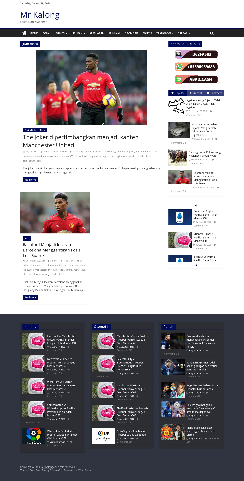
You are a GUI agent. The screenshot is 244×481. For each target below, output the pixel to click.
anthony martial (54, 265)
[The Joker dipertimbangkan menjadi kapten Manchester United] (91, 52)
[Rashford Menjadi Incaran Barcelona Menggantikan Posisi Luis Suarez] (55, 194)
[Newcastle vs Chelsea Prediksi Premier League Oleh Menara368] (33, 357)
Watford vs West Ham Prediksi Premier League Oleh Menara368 (131, 389)
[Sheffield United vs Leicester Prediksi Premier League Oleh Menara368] (103, 406)
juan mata (141, 151)
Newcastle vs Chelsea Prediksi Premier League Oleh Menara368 (61, 362)
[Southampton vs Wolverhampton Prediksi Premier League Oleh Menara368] (33, 403)
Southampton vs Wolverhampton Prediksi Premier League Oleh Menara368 (61, 410)
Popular (179, 93)
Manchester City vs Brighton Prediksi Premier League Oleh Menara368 (133, 339)
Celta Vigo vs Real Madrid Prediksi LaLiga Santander (132, 432)
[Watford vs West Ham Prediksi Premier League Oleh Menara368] (103, 383)
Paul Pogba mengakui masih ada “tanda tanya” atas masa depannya (200, 408)
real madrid (129, 156)
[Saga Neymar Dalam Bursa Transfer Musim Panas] (173, 383)
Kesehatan (96, 33)
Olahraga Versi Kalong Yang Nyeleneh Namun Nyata (205, 153)
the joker (37, 160)
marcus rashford (51, 156)
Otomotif (131, 33)
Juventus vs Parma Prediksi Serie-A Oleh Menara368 (205, 260)
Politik (147, 33)
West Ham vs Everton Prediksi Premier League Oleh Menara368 (61, 385)
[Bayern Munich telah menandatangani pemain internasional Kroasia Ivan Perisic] (173, 334)
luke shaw (152, 151)
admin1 (47, 151)
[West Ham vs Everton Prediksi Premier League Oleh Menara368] (33, 380)
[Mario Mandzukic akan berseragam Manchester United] (173, 426)
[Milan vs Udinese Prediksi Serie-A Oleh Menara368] (180, 234)
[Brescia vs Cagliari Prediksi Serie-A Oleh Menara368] (180, 211)
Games (60, 33)
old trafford (81, 156)
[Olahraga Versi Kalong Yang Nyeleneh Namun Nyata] (178, 149)
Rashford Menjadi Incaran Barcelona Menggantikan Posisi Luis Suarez (52, 250)
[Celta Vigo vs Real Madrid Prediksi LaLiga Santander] (103, 429)
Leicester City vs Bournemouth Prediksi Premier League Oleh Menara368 (130, 364)
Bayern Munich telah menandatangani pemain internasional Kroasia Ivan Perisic (201, 341)
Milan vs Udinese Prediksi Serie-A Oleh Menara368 (205, 237)
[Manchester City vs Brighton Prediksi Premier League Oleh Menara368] (103, 334)
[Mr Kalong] (24, 33)
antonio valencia (92, 151)
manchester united (32, 156)
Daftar (182, 33)
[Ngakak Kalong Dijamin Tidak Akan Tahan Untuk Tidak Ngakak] (177, 97)
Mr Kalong (39, 14)
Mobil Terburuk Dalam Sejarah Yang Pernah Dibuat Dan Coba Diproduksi (205, 130)
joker (131, 151)
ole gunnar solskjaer (98, 156)
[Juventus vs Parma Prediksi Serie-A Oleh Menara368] (180, 257)
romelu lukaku (144, 156)
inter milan (122, 151)
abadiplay (78, 151)
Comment (216, 93)
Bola (46, 33)
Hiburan (77, 33)
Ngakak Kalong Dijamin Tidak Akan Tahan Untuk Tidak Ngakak (203, 104)
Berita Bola (30, 130)
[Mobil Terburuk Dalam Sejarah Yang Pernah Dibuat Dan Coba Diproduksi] (180, 122)
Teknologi (163, 33)
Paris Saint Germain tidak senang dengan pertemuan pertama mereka (202, 366)
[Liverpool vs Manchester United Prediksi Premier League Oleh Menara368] (33, 334)
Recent (197, 93)
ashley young (109, 151)
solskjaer (27, 160)
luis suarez (28, 269)
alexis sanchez (37, 265)
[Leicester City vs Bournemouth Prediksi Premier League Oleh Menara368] (103, 357)
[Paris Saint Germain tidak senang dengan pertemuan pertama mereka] (173, 360)
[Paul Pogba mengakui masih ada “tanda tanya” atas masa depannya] (173, 403)
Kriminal (114, 33)
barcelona (68, 265)
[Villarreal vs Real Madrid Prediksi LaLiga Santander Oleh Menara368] (33, 429)
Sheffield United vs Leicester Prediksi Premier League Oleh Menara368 (133, 412)
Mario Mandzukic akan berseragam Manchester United (200, 431)
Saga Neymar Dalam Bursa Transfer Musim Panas (202, 387)
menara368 (67, 156)
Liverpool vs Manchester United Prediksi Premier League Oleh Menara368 (61, 339)
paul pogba (116, 156)
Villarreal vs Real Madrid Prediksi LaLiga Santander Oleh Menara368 (62, 434)
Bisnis (34, 33)
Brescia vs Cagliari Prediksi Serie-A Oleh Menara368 (205, 214)
